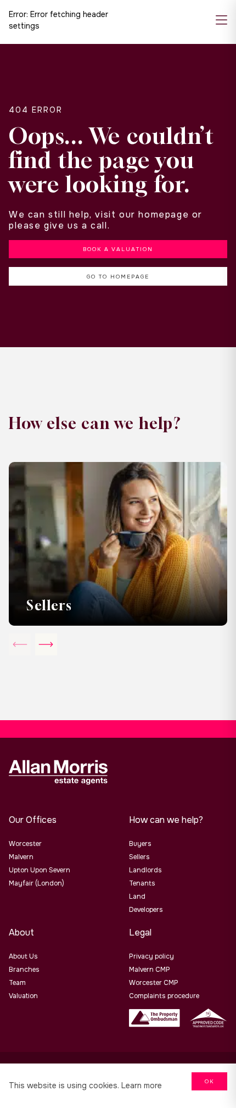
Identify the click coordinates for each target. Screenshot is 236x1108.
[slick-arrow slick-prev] (46, 644)
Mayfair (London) (36, 883)
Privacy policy (151, 956)
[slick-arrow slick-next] (20, 644)
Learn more (141, 1085)
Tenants (142, 883)
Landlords (145, 870)
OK (209, 1081)
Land (137, 896)
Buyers (140, 843)
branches (24, 969)
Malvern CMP (149, 969)
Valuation (23, 996)
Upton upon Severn (39, 870)
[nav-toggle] (221, 20)
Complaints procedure (164, 996)
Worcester (25, 843)
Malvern (21, 857)
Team (17, 982)
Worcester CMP (153, 982)
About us (23, 956)
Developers (146, 909)
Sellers (139, 857)
